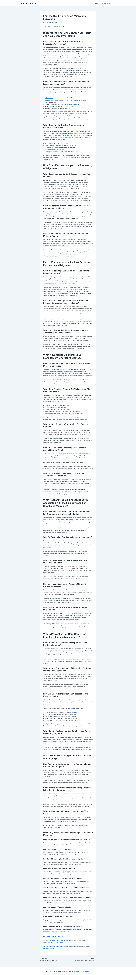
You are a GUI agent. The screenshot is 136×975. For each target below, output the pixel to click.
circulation (73, 712)
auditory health (88, 651)
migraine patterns (57, 60)
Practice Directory (107, 3)
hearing (51, 56)
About (97, 3)
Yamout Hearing (29, 3)
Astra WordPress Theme (83, 971)
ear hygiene (60, 149)
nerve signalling (74, 104)
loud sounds (67, 133)
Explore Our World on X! (54, 937)
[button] (113, 3)
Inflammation (49, 98)
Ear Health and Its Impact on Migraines (60, 940)
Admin (65, 27)
